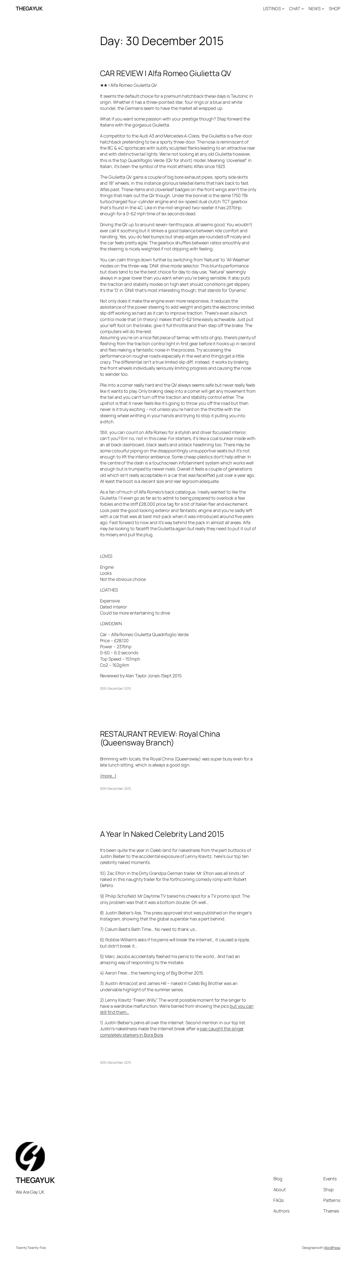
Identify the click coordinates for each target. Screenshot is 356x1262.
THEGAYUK (29, 8)
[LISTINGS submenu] (283, 8)
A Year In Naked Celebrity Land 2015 (162, 834)
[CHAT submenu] (302, 8)
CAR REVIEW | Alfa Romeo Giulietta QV (165, 73)
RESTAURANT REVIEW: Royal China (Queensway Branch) (160, 738)
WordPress (332, 1247)
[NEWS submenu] (323, 8)
